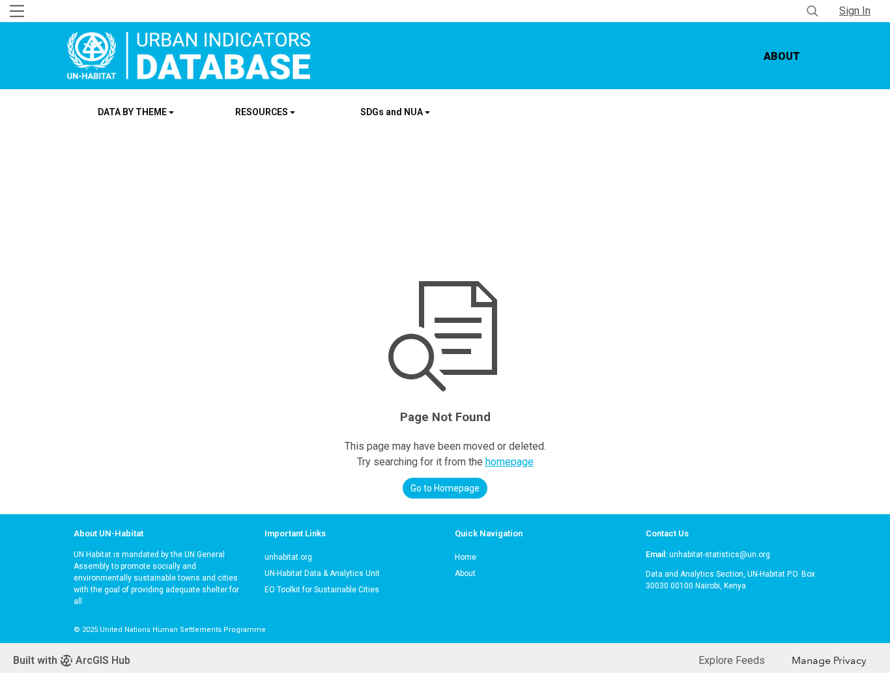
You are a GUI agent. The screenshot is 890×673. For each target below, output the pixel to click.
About (782, 56)
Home (465, 557)
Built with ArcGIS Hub (71, 660)
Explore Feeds (731, 660)
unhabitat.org (288, 557)
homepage (509, 462)
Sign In (854, 11)
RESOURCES (262, 112)
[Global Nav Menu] (17, 11)
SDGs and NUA (392, 112)
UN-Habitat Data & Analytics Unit (322, 573)
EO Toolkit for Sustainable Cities (322, 589)
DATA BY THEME (133, 112)
